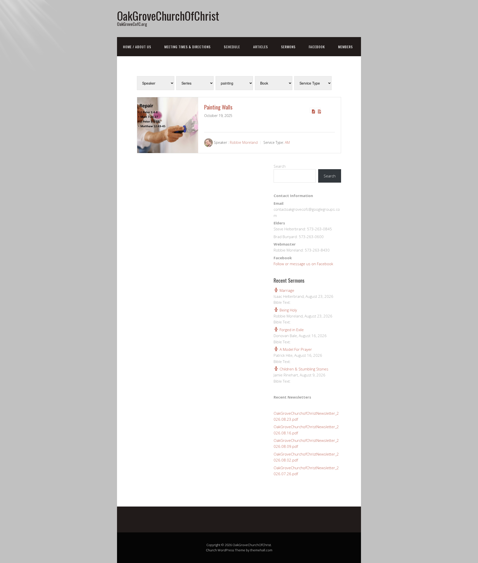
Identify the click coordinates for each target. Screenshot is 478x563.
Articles (260, 46)
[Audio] (312, 110)
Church (211, 550)
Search (280, 166)
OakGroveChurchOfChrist (168, 15)
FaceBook (317, 46)
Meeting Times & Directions (187, 46)
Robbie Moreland (244, 142)
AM (287, 142)
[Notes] (318, 110)
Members (345, 46)
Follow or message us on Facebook (303, 263)
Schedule (232, 46)
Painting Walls (218, 107)
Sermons (288, 46)
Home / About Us (137, 46)
